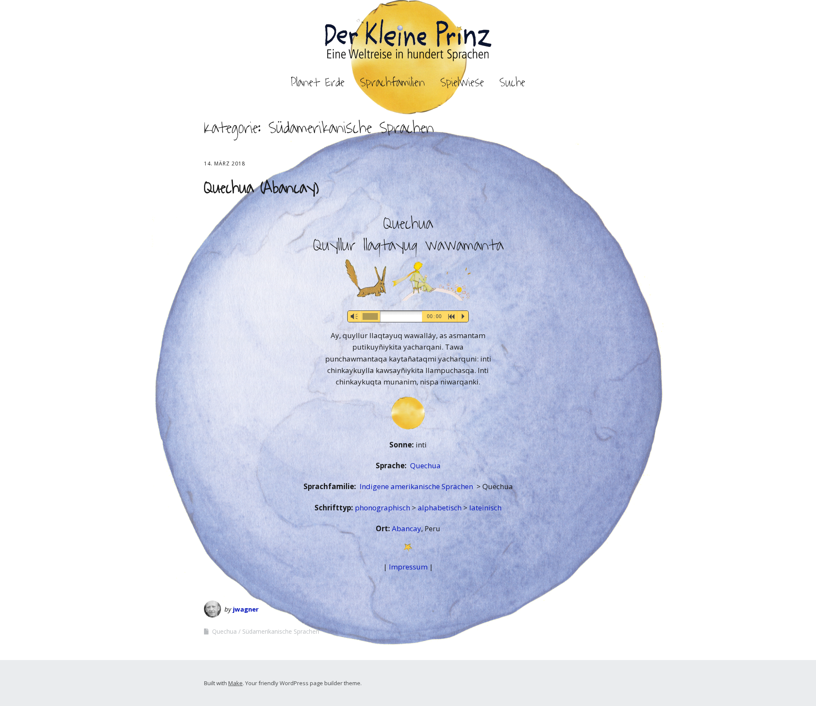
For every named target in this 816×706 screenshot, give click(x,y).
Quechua (425, 465)
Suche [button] (512, 82)
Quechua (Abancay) (261, 188)
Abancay (406, 528)
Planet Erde (318, 82)
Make (235, 683)
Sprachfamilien (392, 82)
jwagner (246, 609)
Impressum (408, 567)
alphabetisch (440, 507)
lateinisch (485, 507)
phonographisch (383, 507)
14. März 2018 (224, 163)
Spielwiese (462, 82)
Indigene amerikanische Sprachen (417, 486)
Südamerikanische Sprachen (280, 631)
